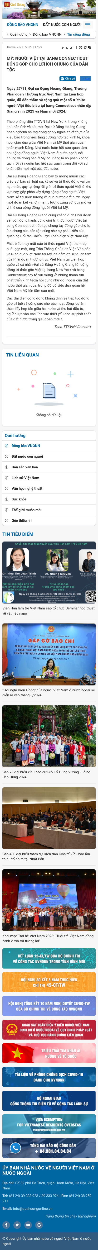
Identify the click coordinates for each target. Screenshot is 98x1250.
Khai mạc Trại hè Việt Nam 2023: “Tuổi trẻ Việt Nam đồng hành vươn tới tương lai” (47, 938)
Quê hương (18, 34)
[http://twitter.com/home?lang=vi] (17, 1225)
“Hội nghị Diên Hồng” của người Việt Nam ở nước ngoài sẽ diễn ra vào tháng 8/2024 (48, 692)
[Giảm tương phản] (89, 47)
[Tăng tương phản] (85, 47)
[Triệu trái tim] (49, 1053)
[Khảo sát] (49, 1029)
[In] (80, 47)
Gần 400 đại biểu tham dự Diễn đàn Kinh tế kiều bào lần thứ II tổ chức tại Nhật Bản (46, 856)
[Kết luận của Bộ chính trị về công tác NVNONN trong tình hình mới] (49, 958)
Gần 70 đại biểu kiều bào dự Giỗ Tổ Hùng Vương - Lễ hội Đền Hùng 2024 (46, 774)
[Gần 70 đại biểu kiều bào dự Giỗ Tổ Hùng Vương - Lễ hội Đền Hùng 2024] (49, 736)
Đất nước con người (62, 25)
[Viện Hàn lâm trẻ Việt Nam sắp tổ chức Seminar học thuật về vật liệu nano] (49, 572)
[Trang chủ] (49, 9)
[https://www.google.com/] (39, 1225)
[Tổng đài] (49, 1148)
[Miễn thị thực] (49, 1124)
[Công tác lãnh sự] (49, 1100)
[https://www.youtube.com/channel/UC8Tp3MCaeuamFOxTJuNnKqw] (28, 1225)
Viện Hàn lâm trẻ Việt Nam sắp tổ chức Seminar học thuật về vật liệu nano (48, 610)
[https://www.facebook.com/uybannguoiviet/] (6, 1225)
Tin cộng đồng (78, 34)
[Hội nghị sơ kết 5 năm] (49, 982)
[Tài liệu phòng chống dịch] (49, 1077)
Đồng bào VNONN (22, 25)
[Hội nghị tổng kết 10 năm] (49, 1005)
